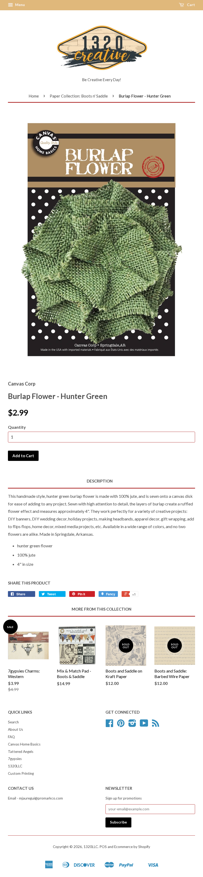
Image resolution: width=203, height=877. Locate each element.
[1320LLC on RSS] (155, 725)
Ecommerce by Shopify (132, 847)
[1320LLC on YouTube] (144, 725)
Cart (190, 4)
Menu (19, 4)
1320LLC (15, 766)
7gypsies (15, 759)
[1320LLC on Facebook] (109, 725)
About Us (15, 729)
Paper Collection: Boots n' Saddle (79, 96)
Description (100, 481)
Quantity (17, 427)
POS (103, 847)
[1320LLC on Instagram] (132, 725)
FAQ (11, 737)
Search (13, 722)
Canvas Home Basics (24, 744)
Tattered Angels (20, 751)
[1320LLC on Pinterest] (121, 725)
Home (34, 96)
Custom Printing (21, 773)
